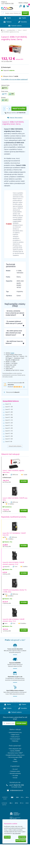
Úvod (4, 30)
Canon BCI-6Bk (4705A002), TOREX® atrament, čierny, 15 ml (13, 620)
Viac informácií (16, 833)
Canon (12, 353)
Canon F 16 (8, 404)
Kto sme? (15, 769)
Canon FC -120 (9, 409)
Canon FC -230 (9, 428)
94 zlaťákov (10, 596)
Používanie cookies (15, 771)
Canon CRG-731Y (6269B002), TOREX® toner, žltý (14, 534)
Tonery (19, 30)
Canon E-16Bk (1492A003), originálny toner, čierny (13, 471)
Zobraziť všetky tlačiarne (15, 446)
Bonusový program (15, 739)
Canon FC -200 (9, 412)
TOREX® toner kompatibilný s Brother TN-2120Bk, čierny (15, 591)
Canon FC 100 (8, 441)
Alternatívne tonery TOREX (15, 753)
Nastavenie (22, 837)
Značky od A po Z (15, 737)
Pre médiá (15, 775)
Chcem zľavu (21, 723)
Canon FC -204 (9, 415)
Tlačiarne (8, 22)
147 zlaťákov (10, 504)
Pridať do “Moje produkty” (16, 117)
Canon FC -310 (9, 431)
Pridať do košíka (19, 108)
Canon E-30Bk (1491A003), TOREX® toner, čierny (15, 499)
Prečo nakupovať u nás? (15, 749)
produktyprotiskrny (11, 30)
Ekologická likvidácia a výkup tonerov (15, 755)
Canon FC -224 (9, 425)
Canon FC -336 (9, 436)
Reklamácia (15, 741)
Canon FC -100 (9, 407)
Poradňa (15, 761)
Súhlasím (7, 837)
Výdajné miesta (15, 734)
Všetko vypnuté (21, 841)
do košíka (24, 481)
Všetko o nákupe (23, 3)
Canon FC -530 (9, 439)
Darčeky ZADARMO (15, 751)
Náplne (8, 18)
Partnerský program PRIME (15, 757)
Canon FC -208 (9, 417)
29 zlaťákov (23, 623)
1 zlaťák (25, 474)
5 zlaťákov (25, 566)
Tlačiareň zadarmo (16, 26)
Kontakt (15, 778)
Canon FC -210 (9, 420)
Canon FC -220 (9, 423)
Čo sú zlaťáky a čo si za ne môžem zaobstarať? (14, 79)
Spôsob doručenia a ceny (15, 732)
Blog (15, 759)
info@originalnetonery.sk (16, 790)
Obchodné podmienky (15, 773)
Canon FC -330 (9, 433)
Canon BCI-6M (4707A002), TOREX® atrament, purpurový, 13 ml (13, 563)
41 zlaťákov (10, 539)
